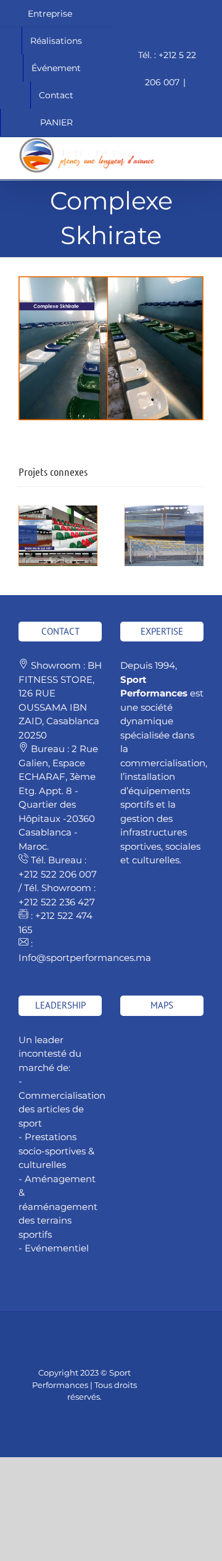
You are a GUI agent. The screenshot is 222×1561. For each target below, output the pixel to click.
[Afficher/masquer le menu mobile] (199, 143)
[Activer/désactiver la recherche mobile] (176, 143)
